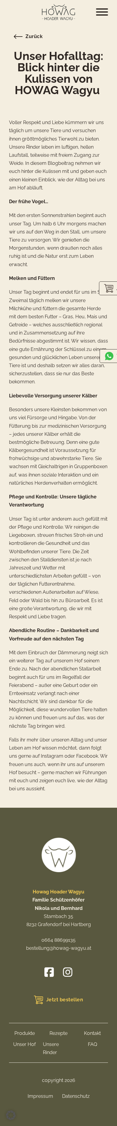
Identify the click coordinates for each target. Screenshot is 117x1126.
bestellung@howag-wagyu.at (58, 948)
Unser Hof (24, 1044)
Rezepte (59, 1033)
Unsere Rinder (51, 1048)
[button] (11, 1115)
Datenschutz (76, 1096)
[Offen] (102, 12)
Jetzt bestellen (64, 1000)
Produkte (24, 1033)
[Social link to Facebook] (49, 972)
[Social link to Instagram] (67, 972)
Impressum (40, 1096)
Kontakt (92, 1033)
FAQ (92, 1044)
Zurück (34, 36)
